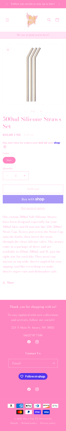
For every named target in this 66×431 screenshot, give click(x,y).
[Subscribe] (54, 363)
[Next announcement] (59, 4)
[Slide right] (41, 111)
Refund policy (29, 423)
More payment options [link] (33, 208)
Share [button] (10, 283)
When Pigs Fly (31, 418)
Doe (11, 161)
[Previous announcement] (7, 4)
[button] (7, 20)
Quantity (8, 168)
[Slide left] (25, 111)
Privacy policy (48, 423)
